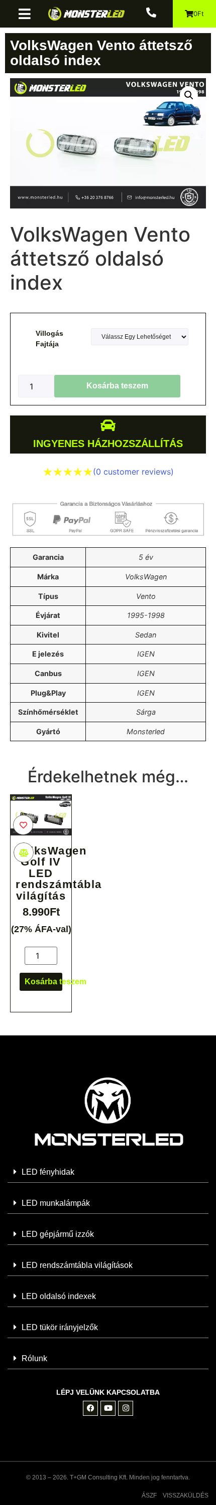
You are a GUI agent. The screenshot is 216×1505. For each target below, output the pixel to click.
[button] (28, 14)
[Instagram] (125, 1408)
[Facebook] (90, 1408)
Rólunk (34, 1358)
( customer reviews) (133, 472)
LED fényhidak (48, 1172)
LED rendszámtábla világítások (77, 1265)
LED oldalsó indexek (59, 1296)
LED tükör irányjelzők (60, 1327)
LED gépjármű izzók (58, 1234)
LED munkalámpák (56, 1203)
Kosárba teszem (117, 385)
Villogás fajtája (49, 338)
